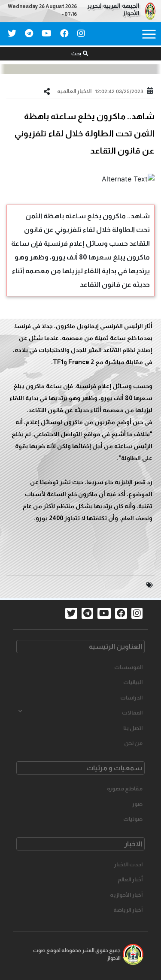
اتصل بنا (133, 728)
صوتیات (133, 819)
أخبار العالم (130, 879)
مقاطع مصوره (125, 788)
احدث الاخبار (128, 864)
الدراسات (131, 697)
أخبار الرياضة (128, 910)
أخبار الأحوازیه (126, 895)
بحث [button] (76, 54)
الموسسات (128, 667)
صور (137, 804)
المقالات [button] (132, 712)
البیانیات (133, 682)
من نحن (133, 743)
